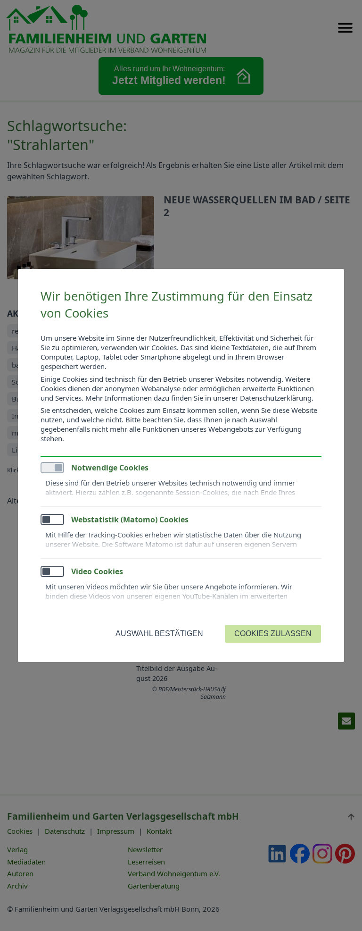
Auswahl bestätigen (159, 633)
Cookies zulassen (273, 633)
